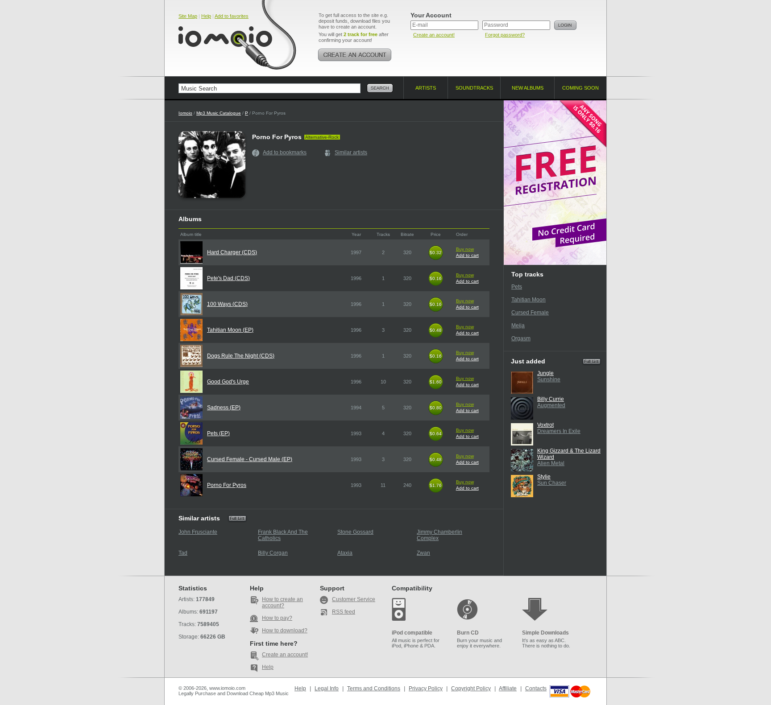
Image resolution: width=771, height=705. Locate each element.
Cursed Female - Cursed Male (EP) (249, 459)
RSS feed (343, 612)
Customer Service (353, 599)
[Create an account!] (355, 55)
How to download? (284, 630)
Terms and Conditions (373, 688)
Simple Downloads (545, 633)
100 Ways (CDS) (227, 304)
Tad (182, 553)
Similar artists (351, 152)
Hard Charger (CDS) (232, 252)
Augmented (551, 405)
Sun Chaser (551, 483)
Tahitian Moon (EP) (230, 330)
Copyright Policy (471, 688)
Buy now (465, 249)
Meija (518, 325)
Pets (516, 287)
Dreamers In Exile (558, 431)
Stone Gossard (355, 532)
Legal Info (327, 688)
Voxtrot (545, 425)
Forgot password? (505, 34)
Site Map (187, 16)
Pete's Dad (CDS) (228, 278)
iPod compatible (412, 633)
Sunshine (548, 379)
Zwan (423, 553)
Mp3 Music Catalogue (218, 113)
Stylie (544, 477)
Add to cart (467, 255)
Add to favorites (232, 16)
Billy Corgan (273, 553)
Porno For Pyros (226, 485)
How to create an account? (282, 602)
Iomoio (185, 113)
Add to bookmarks (285, 152)
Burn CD (468, 633)
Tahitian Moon (528, 300)
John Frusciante (197, 532)
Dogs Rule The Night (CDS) (240, 356)
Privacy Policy (426, 688)
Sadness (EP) (223, 407)
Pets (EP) (218, 433)
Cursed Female (530, 312)
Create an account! (434, 34)
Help (206, 16)
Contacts (536, 688)
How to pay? (277, 618)
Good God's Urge (228, 382)
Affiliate (508, 688)
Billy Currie (550, 399)
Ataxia (344, 553)
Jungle (545, 373)
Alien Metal (550, 463)
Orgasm (521, 338)
